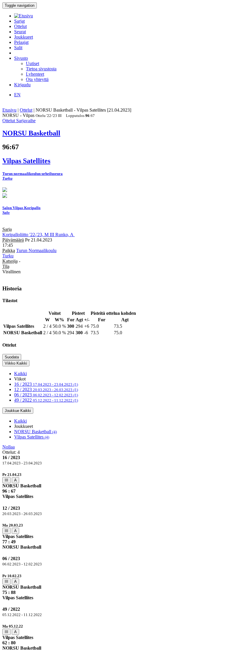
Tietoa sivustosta (41, 68)
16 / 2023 (46, 384)
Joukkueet (23, 36)
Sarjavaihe (26, 120)
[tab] (113, 485)
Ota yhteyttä (37, 79)
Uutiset (32, 63)
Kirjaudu (22, 84)
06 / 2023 (46, 394)
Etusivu (9, 109)
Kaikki (20, 373)
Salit (18, 47)
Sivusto (21, 58)
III (6, 480)
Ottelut (20, 26)
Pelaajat (21, 42)
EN (17, 94)
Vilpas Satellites (31, 436)
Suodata (12, 357)
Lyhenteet (35, 74)
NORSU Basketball (35, 431)
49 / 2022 (46, 400)
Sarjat (19, 21)
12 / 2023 (46, 389)
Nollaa (8, 446)
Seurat (20, 31)
